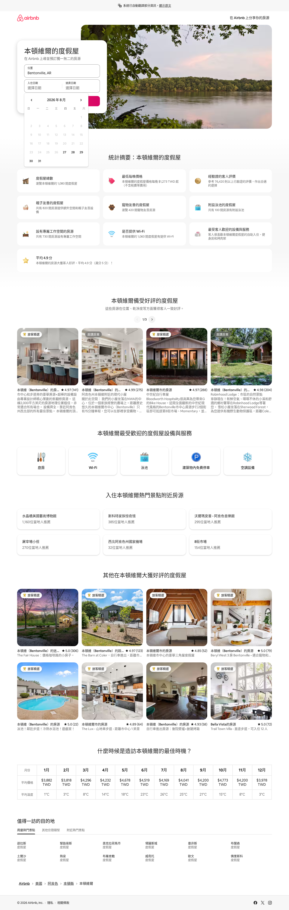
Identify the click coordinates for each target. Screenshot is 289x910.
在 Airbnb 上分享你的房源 (249, 18)
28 (73, 152)
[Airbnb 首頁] (28, 18)
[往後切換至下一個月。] (81, 100)
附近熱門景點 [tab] (76, 830)
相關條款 (63, 903)
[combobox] (62, 72)
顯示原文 (165, 5)
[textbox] (43, 87)
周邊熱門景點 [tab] (26, 830)
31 (39, 161)
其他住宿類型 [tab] (51, 830)
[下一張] (151, 319)
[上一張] (137, 319)
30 (31, 161)
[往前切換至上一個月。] (31, 100)
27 (64, 152)
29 (81, 152)
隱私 (50, 903)
